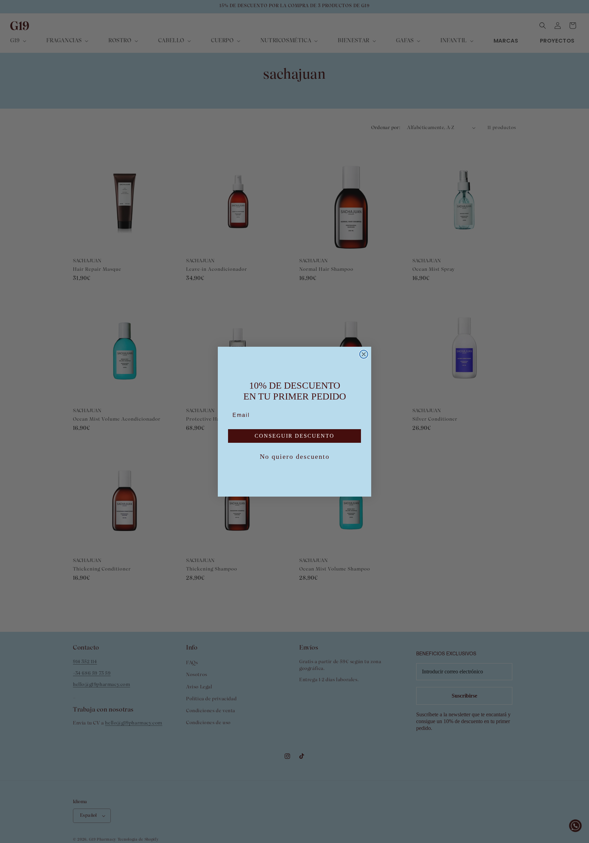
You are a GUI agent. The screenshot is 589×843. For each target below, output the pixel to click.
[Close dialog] (364, 354)
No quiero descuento (295, 456)
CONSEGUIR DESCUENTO (294, 436)
